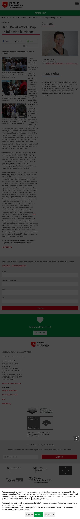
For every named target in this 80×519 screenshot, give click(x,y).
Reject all (29, 514)
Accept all (38, 514)
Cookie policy (36, 498)
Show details (49, 514)
